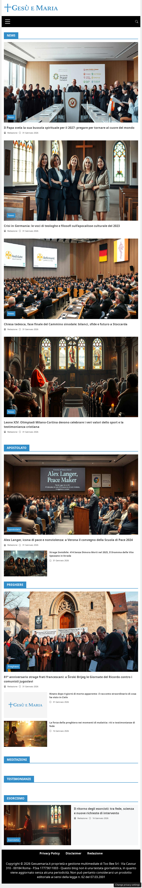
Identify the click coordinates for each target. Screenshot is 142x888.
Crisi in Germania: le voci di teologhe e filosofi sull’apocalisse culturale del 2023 (62, 226)
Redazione (95, 853)
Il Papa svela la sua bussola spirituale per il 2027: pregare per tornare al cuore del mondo (69, 128)
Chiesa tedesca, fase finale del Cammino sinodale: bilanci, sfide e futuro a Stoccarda (65, 324)
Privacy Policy (50, 853)
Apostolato (16, 448)
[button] (136, 21)
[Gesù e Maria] (31, 8)
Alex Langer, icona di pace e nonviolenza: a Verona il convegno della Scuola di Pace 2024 (68, 540)
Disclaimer (73, 853)
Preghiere (15, 585)
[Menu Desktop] (7, 21)
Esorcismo (13, 840)
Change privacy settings (127, 884)
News (11, 117)
